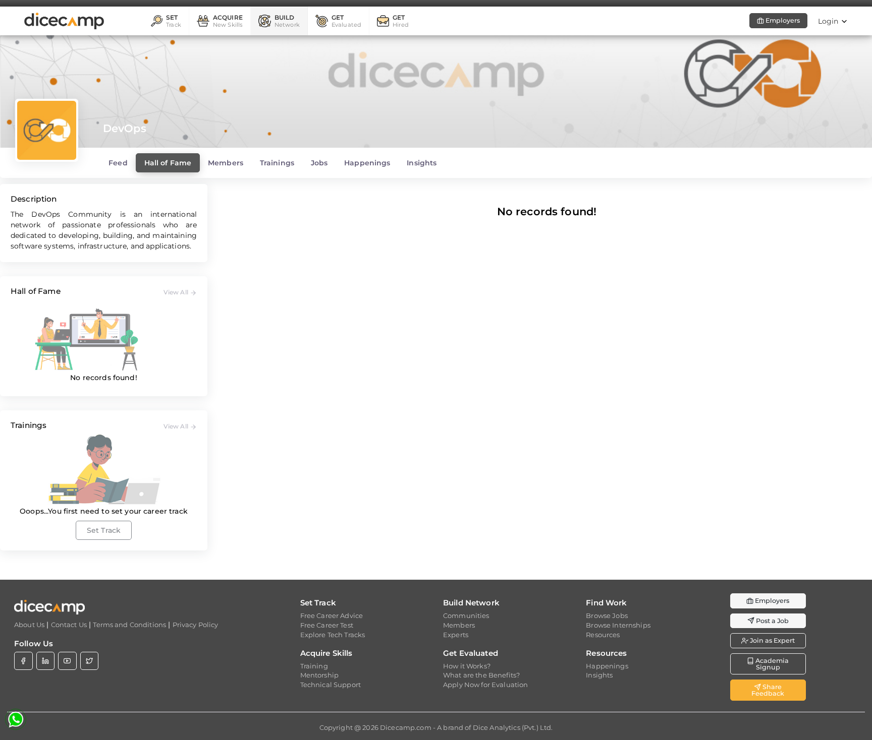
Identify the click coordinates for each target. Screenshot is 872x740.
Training (314, 666)
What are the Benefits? (481, 675)
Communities (466, 615)
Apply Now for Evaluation (485, 685)
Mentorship (319, 675)
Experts (455, 635)
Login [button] (829, 21)
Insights (599, 675)
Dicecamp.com (405, 727)
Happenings (607, 666)
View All (177, 292)
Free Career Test (326, 625)
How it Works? (466, 666)
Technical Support (330, 685)
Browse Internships (618, 625)
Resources (603, 635)
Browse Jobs (607, 615)
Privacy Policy (196, 625)
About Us (29, 625)
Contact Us (69, 625)
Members (459, 625)
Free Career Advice (331, 615)
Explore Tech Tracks (332, 635)
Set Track (104, 530)
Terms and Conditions (129, 625)
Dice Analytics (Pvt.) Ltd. (513, 727)
